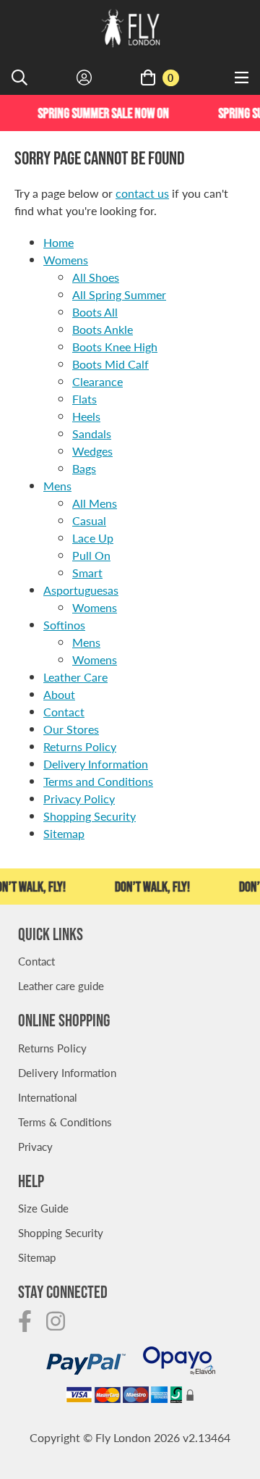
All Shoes (95, 277)
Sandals (91, 433)
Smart (87, 572)
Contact (63, 711)
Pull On (91, 555)
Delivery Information (95, 763)
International (47, 1097)
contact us (142, 193)
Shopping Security (89, 816)
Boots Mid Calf (110, 364)
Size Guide (43, 1207)
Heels (86, 416)
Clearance (97, 381)
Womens (65, 259)
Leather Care (75, 677)
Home (58, 242)
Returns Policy (79, 746)
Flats (84, 398)
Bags (84, 468)
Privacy (35, 1146)
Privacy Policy (79, 798)
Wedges (92, 451)
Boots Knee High (114, 346)
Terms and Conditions (98, 781)
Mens (57, 485)
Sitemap (63, 833)
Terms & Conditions (65, 1121)
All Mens (94, 503)
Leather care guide (61, 985)
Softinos (64, 624)
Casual (89, 520)
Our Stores (71, 729)
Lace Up (92, 537)
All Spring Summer (119, 294)
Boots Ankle (102, 329)
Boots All (95, 311)
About (59, 694)
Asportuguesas (80, 590)
